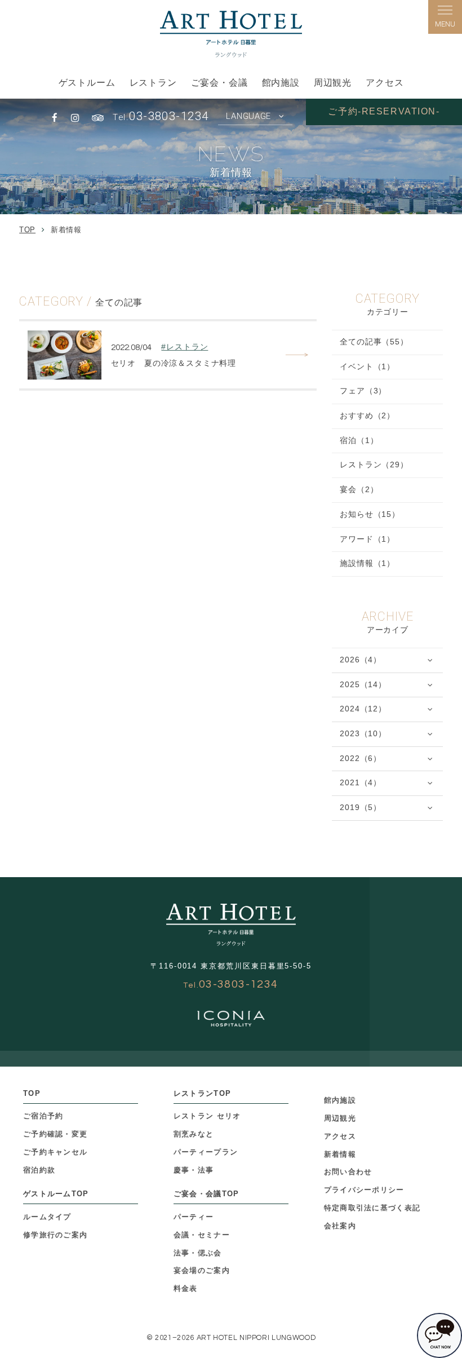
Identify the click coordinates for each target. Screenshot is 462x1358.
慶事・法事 (194, 1170)
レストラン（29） (374, 465)
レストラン (153, 82)
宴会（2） (359, 489)
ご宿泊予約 (43, 1116)
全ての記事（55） (374, 342)
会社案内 (340, 1226)
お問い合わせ (348, 1171)
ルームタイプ (47, 1217)
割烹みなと (194, 1134)
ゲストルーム (87, 82)
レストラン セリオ (207, 1116)
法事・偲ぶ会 (198, 1253)
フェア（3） (363, 391)
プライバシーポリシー (364, 1190)
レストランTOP (202, 1093)
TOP (32, 1093)
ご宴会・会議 (219, 82)
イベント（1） (367, 366)
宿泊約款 (39, 1170)
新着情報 (340, 1154)
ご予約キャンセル (55, 1152)
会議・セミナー (202, 1235)
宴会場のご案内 (202, 1270)
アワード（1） (367, 539)
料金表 (186, 1288)
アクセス (384, 82)
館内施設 (281, 82)
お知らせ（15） (370, 514)
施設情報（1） (367, 563)
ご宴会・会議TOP (206, 1193)
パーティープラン (206, 1152)
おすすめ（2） (367, 416)
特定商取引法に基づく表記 (372, 1208)
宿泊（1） (359, 440)
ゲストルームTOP (56, 1193)
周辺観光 (333, 82)
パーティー (194, 1217)
